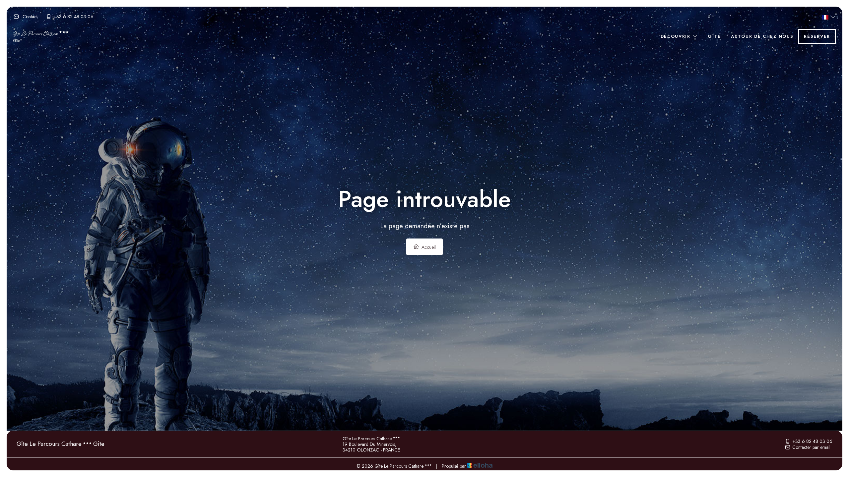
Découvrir (676, 36)
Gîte (714, 36)
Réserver (817, 36)
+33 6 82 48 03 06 (812, 441)
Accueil (428, 247)
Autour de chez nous (762, 36)
